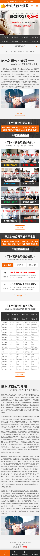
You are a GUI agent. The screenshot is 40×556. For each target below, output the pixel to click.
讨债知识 (7, 265)
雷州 (33, 337)
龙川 (3, 354)
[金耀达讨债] (15, 6)
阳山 (18, 356)
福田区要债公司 (12, 325)
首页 (12, 51)
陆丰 (18, 352)
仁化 (18, 334)
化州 (26, 344)
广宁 (11, 339)
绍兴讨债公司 (19, 367)
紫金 (33, 352)
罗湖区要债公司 (19, 325)
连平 (11, 354)
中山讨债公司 (12, 359)
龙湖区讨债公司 (19, 330)
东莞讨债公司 (4, 359)
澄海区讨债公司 (27, 330)
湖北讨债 (25, 319)
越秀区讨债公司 (27, 322)
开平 (18, 342)
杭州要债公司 (34, 369)
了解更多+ (20, 113)
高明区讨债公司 (34, 332)
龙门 (26, 347)
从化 (18, 322)
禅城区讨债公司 (12, 332)
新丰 (33, 334)
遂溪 (11, 337)
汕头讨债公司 (4, 330)
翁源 (26, 334)
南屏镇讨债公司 (34, 327)
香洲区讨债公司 (12, 327)
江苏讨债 (15, 314)
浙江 (23, 51)
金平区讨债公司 (12, 330)
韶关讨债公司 (4, 335)
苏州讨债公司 (4, 369)
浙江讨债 (34, 314)
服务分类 (35, 41)
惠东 (18, 347)
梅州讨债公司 (34, 347)
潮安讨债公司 (27, 359)
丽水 (28, 51)
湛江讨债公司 (4, 337)
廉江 (26, 337)
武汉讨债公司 (12, 367)
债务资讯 (15, 41)
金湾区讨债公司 (27, 327)
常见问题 (32, 265)
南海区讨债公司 (19, 332)
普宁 (33, 361)
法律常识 (20, 265)
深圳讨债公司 (4, 325)
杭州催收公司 (19, 369)
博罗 (11, 347)
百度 (21, 547)
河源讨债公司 (27, 352)
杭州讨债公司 (27, 369)
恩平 (33, 342)
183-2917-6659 (21, 135)
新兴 (11, 364)
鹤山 (26, 342)
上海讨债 (25, 314)
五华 (26, 349)
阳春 (33, 354)
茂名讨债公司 (4, 344)
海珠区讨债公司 (34, 322)
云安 (26, 364)
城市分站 (5, 41)
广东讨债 (6, 314)
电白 (11, 344)
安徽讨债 (15, 319)
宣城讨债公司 (34, 367)
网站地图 (16, 547)
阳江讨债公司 (27, 354)
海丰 (3, 352)
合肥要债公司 (4, 367)
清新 (26, 356)
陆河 (11, 352)
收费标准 (15, 37)
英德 (33, 356)
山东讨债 (6, 319)
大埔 (11, 349)
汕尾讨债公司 (34, 349)
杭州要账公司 (12, 369)
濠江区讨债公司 (34, 330)
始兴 (11, 334)
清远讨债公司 (4, 357)
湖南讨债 (34, 319)
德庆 (33, 339)
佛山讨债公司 (4, 332)
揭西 (18, 361)
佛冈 (11, 356)
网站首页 (5, 37)
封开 (26, 339)
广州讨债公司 (4, 322)
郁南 (18, 364)
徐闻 (18, 337)
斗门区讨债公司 (19, 327)
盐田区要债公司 (34, 325)
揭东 (11, 361)
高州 (18, 344)
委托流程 (25, 41)
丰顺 (18, 349)
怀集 (18, 339)
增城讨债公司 (12, 322)
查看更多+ (20, 227)
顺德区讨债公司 (27, 332)
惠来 (26, 361)
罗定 (33, 364)
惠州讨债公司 (4, 347)
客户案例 (35, 37)
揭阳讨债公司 (4, 362)
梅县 (3, 349)
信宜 (33, 344)
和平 (18, 354)
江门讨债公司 (4, 342)
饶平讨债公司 (34, 359)
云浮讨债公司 (4, 364)
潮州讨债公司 (19, 359)
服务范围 (25, 37)
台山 (11, 342)
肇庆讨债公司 (4, 339)
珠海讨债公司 (4, 327)
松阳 (32, 51)
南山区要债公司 (27, 325)
